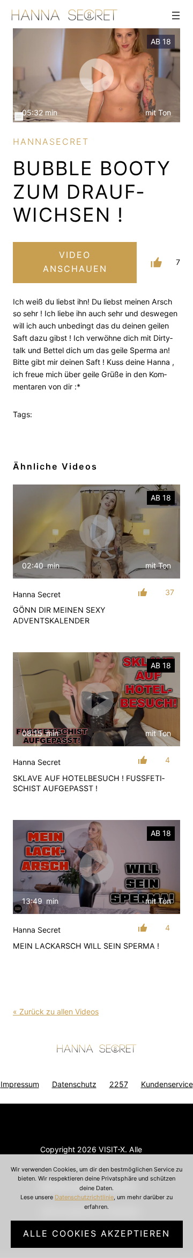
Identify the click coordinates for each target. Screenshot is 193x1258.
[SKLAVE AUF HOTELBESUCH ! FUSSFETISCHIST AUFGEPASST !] (96, 699)
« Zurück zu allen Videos (56, 1011)
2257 (118, 1084)
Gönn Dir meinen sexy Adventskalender (59, 615)
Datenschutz (74, 1084)
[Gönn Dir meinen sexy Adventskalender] (96, 532)
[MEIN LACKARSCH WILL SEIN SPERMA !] (96, 867)
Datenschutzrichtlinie (84, 1197)
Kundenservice (167, 1084)
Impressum (20, 1084)
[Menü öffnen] (175, 15)
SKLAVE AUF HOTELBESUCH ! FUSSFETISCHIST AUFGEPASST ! (89, 783)
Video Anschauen (75, 261)
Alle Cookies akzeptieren (96, 1233)
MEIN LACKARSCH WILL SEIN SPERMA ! (86, 945)
